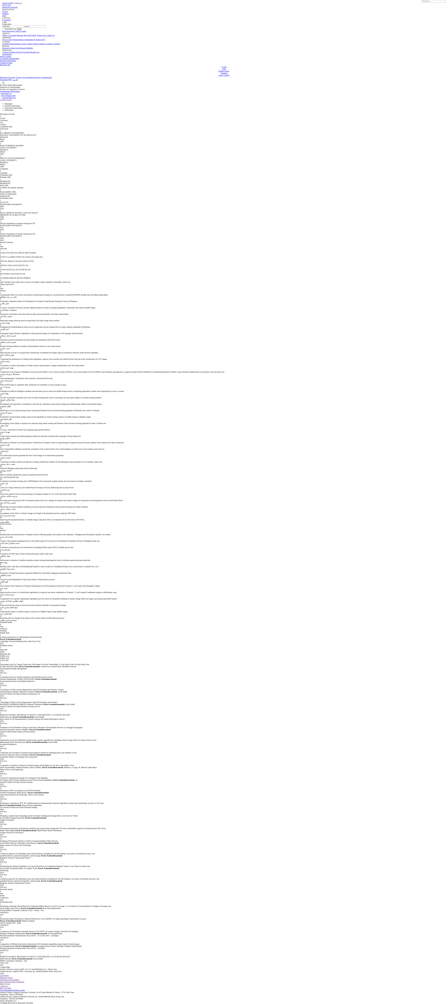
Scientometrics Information (10, 91)
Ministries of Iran (6, 978)
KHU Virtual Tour (39, 35)
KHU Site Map (5, 988)
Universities (4, 976)
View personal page (8, 96)
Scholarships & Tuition (32, 40)
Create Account (20, 31)
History (5, 35)
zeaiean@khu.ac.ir (9, 98)
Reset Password (8, 31)
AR (9, 5)
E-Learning (6, 20)
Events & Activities (23, 52)
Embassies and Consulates (9, 980)
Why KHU (28, 35)
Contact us (18, 3)
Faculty (5, 11)
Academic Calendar (52, 44)
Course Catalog (27, 44)
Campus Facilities (9, 52)
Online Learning (39, 44)
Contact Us (51, 35)
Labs (18, 48)
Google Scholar (6, 100)
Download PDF (6, 80)
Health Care (35, 52)
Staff (4, 16)
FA (6, 5)
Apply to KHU (8, 3)
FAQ (43, 40)
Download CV (6, 93)
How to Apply (7, 40)
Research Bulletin (26, 48)
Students (5, 14)
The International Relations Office (12, 990)
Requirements (18, 40)
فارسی (15, 80)
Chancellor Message (16, 35)
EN (3, 5)
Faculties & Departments (11, 44)
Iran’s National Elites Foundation (12, 982)
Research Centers (9, 48)
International (7, 54)
